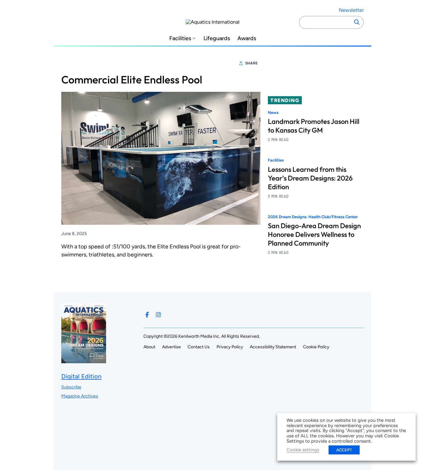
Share (251, 63)
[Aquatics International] (213, 22)
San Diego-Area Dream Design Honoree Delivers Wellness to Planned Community (314, 234)
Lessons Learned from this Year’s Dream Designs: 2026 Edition (310, 178)
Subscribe (71, 387)
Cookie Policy (316, 347)
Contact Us (199, 347)
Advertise (171, 347)
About (149, 347)
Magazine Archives (79, 396)
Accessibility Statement (273, 347)
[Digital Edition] (83, 360)
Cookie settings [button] (303, 450)
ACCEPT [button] (344, 450)
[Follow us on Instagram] (158, 314)
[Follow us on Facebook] (147, 314)
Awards (246, 38)
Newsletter (351, 10)
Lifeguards (216, 38)
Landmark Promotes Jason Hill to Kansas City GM (313, 125)
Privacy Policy (230, 347)
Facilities (180, 38)
